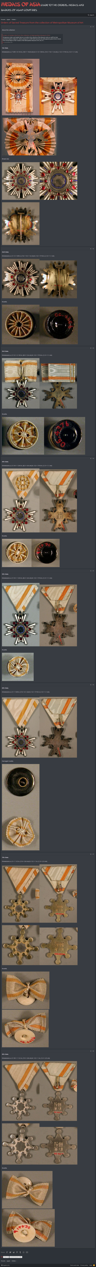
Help (90, 1265)
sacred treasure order (16, 1257)
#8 (93, 1051)
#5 (93, 571)
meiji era (6, 1257)
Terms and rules (74, 1265)
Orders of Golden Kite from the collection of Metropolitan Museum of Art (26, 35)
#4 (93, 458)
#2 (93, 249)
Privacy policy (84, 1265)
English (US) (6, 1265)
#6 (93, 685)
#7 (93, 854)
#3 (93, 348)
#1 (93, 27)
